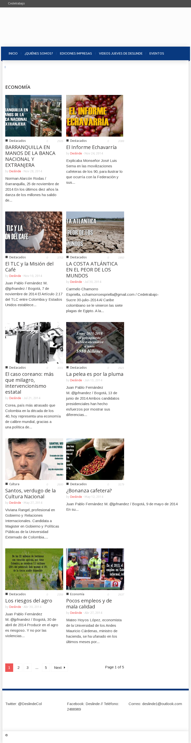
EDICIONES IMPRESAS (76, 53)
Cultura (14, 484)
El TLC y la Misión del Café (29, 266)
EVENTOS (156, 53)
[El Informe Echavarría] (95, 115)
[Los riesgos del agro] (34, 569)
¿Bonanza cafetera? (89, 490)
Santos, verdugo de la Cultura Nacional (30, 493)
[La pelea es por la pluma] (95, 342)
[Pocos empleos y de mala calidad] (95, 569)
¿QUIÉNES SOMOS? (39, 53)
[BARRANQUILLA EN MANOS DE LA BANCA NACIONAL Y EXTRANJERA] (34, 115)
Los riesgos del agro (28, 600)
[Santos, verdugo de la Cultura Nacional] (34, 459)
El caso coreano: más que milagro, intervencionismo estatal (29, 383)
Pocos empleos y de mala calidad (89, 603)
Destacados (17, 140)
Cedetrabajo (16, 3)
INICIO (13, 53)
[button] (181, 53)
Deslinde (15, 171)
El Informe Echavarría (91, 147)
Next (58, 667)
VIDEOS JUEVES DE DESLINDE (121, 53)
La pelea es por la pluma (94, 374)
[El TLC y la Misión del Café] (34, 232)
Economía (77, 594)
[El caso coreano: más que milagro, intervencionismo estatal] (34, 342)
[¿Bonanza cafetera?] (95, 459)
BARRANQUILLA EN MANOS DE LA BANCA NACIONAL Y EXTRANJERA (30, 156)
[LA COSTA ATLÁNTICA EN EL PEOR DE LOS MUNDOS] (95, 232)
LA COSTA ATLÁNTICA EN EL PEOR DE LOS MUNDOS (92, 269)
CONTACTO (17, 67)
